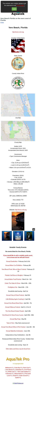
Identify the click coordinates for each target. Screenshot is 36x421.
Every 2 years (19, 315)
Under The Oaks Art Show (12, 283)
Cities (2, 22)
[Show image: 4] (29, 236)
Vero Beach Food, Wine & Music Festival (14, 269)
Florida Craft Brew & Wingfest (14, 275)
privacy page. (20, 5)
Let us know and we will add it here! (18, 257)
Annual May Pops (15, 319)
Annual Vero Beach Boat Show (13, 303)
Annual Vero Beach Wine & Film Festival (13, 327)
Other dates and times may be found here (18, 349)
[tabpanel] (18, 117)
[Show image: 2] (6, 236)
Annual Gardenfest (11, 261)
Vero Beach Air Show (8, 315)
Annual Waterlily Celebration (14, 331)
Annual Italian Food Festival (13, 279)
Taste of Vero (10, 323)
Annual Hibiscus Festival (12, 307)
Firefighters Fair (12, 287)
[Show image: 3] (18, 236)
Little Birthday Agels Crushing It (15, 299)
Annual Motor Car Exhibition (13, 265)
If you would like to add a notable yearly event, (18, 255)
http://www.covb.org (18, 32)
